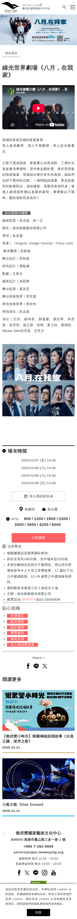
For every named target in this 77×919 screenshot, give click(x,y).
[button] (64, 7)
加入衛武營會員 (22, 644)
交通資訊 (17, 615)
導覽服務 (17, 633)
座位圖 (52, 509)
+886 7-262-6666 (38, 846)
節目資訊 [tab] (11, 53)
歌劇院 (30, 509)
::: (1, 17)
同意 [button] (38, 912)
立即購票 (38, 538)
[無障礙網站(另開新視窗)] (38, 883)
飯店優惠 (17, 621)
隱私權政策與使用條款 (48, 903)
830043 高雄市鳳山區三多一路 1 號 (38, 839)
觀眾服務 (17, 627)
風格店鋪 (17, 639)
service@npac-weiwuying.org (39, 852)
